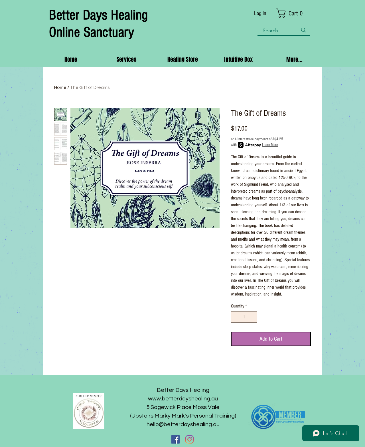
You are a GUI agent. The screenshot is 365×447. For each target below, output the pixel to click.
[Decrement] (236, 317)
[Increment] (252, 317)
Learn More (270, 145)
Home (60, 87)
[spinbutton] (244, 317)
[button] (293, 13)
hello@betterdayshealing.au (183, 424)
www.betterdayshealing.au (183, 399)
